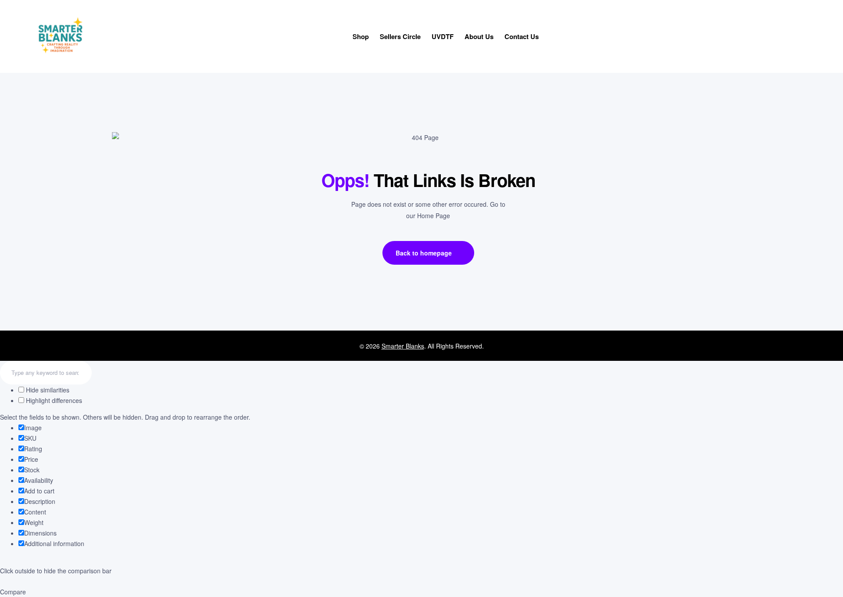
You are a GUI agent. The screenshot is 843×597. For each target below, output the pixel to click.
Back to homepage (424, 252)
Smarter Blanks (403, 346)
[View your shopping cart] (806, 37)
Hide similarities (46, 389)
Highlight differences (53, 400)
